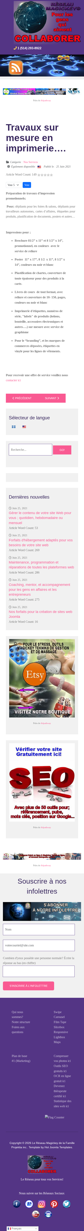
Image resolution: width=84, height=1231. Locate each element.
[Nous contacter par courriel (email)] (48, 1214)
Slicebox (59, 1027)
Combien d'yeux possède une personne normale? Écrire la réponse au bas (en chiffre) (38, 960)
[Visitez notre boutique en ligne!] (29, 1204)
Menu (71, 49)
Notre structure (21, 1022)
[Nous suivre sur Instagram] (41, 1204)
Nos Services (30, 162)
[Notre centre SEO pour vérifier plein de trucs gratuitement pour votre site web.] (42, 782)
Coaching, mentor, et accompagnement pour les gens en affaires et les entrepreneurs (39, 589)
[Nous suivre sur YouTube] (36, 1214)
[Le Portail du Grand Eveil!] (42, 91)
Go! (62, 450)
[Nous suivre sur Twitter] (66, 1204)
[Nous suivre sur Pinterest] (54, 1204)
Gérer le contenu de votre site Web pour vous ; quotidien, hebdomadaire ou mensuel (40, 518)
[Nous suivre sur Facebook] (16, 1204)
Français (16, 1228)
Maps (57, 1042)
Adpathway (46, 100)
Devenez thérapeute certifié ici (60, 1091)
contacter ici (13, 380)
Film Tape (60, 1022)
